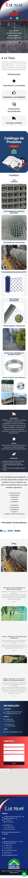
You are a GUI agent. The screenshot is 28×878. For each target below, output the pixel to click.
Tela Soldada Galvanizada (14, 300)
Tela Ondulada (14, 181)
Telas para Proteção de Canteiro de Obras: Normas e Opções (14, 588)
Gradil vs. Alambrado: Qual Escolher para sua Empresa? (14, 637)
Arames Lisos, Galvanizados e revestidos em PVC (14, 353)
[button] (14, 12)
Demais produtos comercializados (14, 377)
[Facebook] (11, 18)
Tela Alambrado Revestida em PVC (14, 272)
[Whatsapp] (17, 18)
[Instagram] (14, 18)
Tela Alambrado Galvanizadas (14, 242)
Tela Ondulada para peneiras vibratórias (14, 212)
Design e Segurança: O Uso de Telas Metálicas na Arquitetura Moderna (14, 679)
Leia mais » (14, 601)
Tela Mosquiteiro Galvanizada (14, 326)
